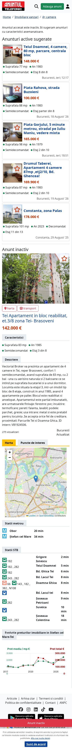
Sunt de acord (36, 744)
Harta (9, 443)
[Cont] (67, 6)
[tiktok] (43, 709)
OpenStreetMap (46, 515)
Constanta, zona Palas (43, 210)
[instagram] (28, 709)
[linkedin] (36, 709)
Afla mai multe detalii (40, 738)
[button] (36, 478)
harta (10, 308)
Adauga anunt (52, 6)
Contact (50, 703)
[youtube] (51, 709)
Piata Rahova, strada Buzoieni (42, 89)
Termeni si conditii (51, 698)
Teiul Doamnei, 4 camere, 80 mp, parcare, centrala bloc (45, 50)
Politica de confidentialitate (23, 703)
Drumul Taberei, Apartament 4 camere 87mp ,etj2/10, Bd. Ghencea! (43, 169)
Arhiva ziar (28, 698)
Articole (12, 698)
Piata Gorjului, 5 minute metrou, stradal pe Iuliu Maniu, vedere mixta (44, 128)
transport (29, 308)
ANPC (63, 703)
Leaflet (31, 515)
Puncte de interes (33, 443)
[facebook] (21, 709)
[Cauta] (36, 6)
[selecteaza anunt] (17, 50)
